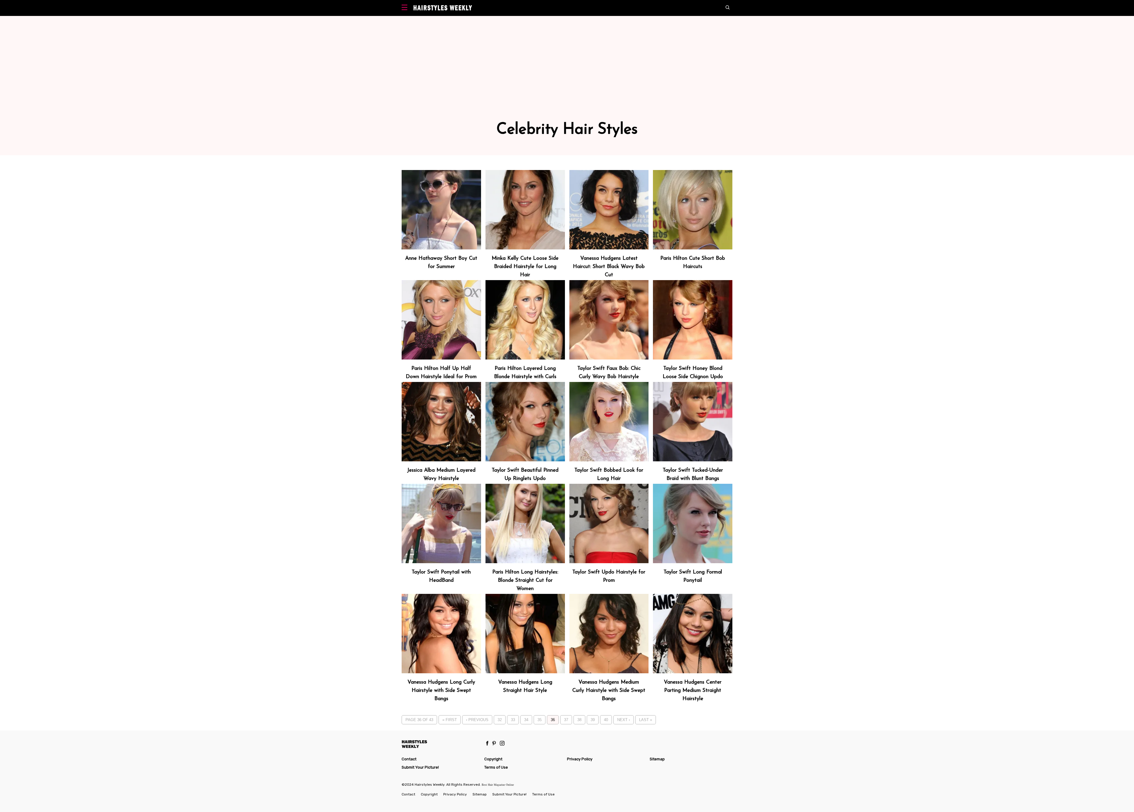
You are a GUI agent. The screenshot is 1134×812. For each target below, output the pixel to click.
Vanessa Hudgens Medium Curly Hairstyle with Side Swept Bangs (608, 690)
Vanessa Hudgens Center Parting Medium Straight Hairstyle (692, 690)
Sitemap (657, 759)
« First (449, 720)
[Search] (729, 8)
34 (526, 720)
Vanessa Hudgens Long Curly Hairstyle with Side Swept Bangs (441, 690)
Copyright (493, 759)
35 (539, 720)
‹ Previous (477, 720)
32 (500, 720)
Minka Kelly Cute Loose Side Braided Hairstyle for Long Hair (525, 266)
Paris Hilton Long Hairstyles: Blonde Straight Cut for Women (525, 580)
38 (579, 720)
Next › (623, 720)
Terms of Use (496, 767)
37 (566, 720)
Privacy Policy (579, 759)
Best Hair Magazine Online (498, 784)
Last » (645, 720)
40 (606, 720)
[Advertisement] (567, 78)
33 (513, 720)
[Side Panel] (406, 8)
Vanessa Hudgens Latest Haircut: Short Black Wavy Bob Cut (609, 266)
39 (593, 720)
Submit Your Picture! (420, 767)
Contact (409, 759)
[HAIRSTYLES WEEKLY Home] (440, 744)
